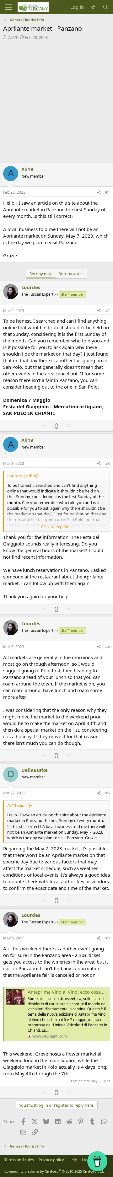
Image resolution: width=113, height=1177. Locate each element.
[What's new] (93, 7)
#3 (107, 463)
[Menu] (8, 7)
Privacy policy (51, 1160)
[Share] (99, 192)
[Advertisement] (56, 99)
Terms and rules (19, 1160)
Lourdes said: (19, 476)
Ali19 (12, 37)
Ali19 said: (16, 805)
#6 (107, 938)
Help (72, 1160)
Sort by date (41, 274)
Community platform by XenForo (54, 1171)
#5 (107, 793)
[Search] (106, 7)
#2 (107, 310)
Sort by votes (71, 274)
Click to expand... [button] (57, 526)
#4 (107, 646)
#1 (107, 192)
